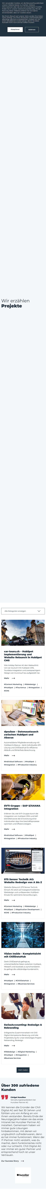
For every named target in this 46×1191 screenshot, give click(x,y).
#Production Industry (27, 765)
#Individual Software (13, 762)
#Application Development (28, 909)
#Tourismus (21, 688)
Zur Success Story (10, 1161)
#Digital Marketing (26, 1052)
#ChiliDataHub (22, 981)
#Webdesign (30, 684)
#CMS (6, 691)
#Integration (34, 688)
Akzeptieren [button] (15, 29)
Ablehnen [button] (31, 30)
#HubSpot (8, 688)
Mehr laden (23, 1070)
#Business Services (26, 984)
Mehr (7, 678)
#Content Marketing (13, 684)
